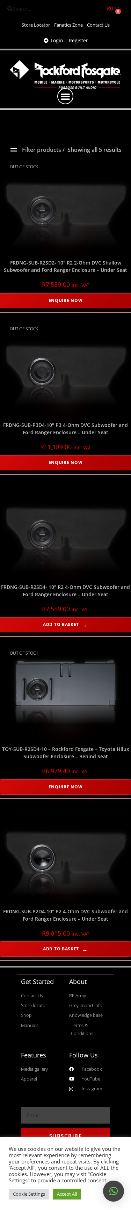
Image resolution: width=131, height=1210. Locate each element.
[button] (65, 96)
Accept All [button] (67, 1194)
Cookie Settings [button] (29, 1194)
